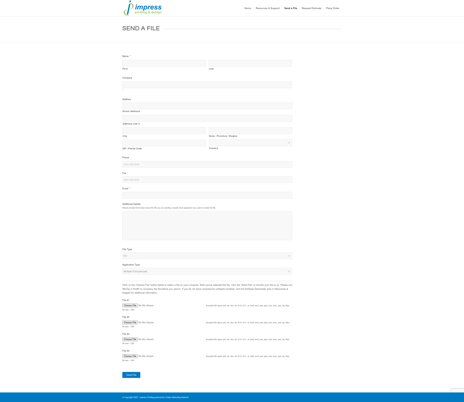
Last (211, 68)
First (125, 68)
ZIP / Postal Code (132, 148)
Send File (131, 375)
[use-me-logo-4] (142, 8)
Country (213, 148)
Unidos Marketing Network (177, 397)
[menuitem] (247, 8)
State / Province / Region (223, 136)
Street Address (131, 111)
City (125, 136)
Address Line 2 (131, 123)
